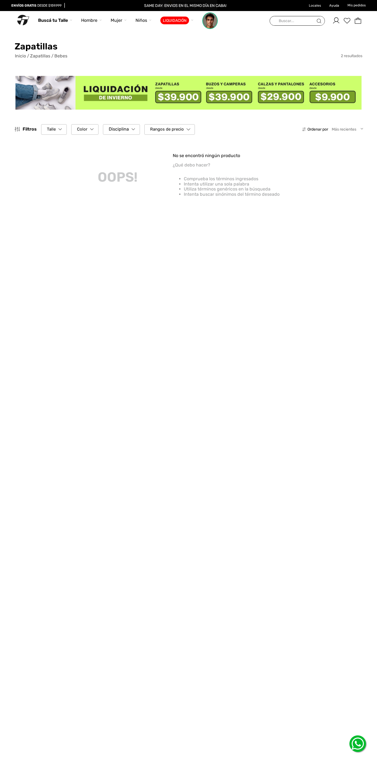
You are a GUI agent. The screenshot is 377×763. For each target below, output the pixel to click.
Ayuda (334, 5)
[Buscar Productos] (320, 21)
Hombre (89, 20)
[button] (54, 129)
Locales (315, 5)
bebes (60, 56)
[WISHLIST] (346, 20)
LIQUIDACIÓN (175, 20)
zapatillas (40, 56)
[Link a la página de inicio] (22, 56)
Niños (141, 20)
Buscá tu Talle (53, 20)
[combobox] (297, 21)
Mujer (116, 20)
